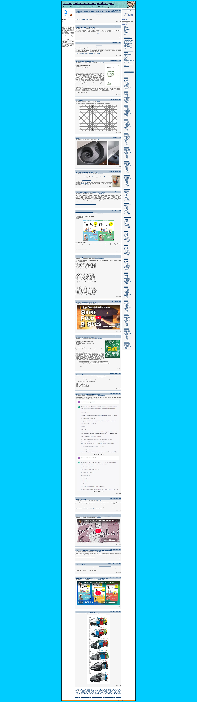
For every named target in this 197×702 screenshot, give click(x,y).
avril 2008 (126, 312)
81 (84, 691)
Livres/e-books (101, 62)
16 (91, 689)
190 (92, 696)
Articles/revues (99, 14)
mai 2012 (126, 260)
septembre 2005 (127, 346)
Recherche (132, 700)
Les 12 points (79, 100)
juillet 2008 (126, 309)
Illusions (98, 101)
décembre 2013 (127, 239)
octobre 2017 (126, 190)
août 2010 (126, 282)
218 (98, 697)
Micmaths (99, 517)
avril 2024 (126, 106)
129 (117, 692)
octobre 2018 (126, 177)
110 (83, 692)
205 (120, 696)
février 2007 (126, 328)
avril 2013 (126, 248)
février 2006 (126, 340)
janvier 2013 (126, 251)
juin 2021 (126, 142)
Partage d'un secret (80, 499)
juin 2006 (126, 336)
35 (115, 689)
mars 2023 (126, 120)
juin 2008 (126, 310)
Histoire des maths (128, 45)
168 (98, 694)
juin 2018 (126, 181)
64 (108, 690)
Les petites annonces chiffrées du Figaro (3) (87, 172)
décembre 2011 (127, 265)
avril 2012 (126, 261)
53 (93, 690)
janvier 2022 (126, 135)
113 (88, 692)
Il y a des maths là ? (128, 47)
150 (111, 693)
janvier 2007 (126, 329)
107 (77, 692)
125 (110, 692)
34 (114, 689)
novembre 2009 (127, 292)
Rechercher (124, 19)
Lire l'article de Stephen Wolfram (82, 19)
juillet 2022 (126, 128)
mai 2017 (126, 195)
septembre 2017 (127, 191)
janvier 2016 (126, 212)
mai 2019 (126, 169)
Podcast (125, 59)
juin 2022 (126, 129)
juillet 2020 (126, 154)
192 (96, 696)
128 (115, 692)
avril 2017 (126, 196)
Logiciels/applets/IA (101, 395)
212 (87, 697)
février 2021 (126, 147)
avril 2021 (126, 144)
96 (104, 691)
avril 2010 (126, 287)
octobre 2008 (126, 306)
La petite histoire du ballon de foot (84, 61)
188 (89, 696)
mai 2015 (126, 221)
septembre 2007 (127, 320)
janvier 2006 (126, 342)
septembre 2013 (127, 242)
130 (119, 692)
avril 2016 (126, 209)
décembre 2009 (127, 291)
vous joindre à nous (86, 180)
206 (76, 697)
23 (100, 689)
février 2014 (126, 237)
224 (109, 697)
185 (83, 696)
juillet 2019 (126, 167)
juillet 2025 (126, 89)
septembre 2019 (127, 165)
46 (84, 690)
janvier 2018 (126, 186)
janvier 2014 (126, 238)
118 (97, 692)
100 (110, 691)
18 (93, 689)
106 (76, 692)
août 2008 (126, 308)
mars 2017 (126, 197)
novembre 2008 (127, 305)
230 (120, 697)
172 (105, 694)
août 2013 (126, 244)
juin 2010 (126, 284)
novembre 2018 (127, 176)
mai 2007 (126, 324)
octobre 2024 (126, 99)
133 (79, 693)
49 (88, 690)
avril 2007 (126, 325)
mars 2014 (126, 236)
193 (98, 696)
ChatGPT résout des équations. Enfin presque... (88, 394)
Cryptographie (101, 173)
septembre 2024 (127, 100)
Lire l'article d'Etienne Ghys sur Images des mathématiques (87, 53)
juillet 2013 (126, 245)
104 (117, 691)
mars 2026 (126, 81)
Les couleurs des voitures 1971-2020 (85, 612)
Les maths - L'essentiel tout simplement (85, 337)
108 (79, 692)
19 (94, 689)
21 (97, 689)
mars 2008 (126, 314)
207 (77, 697)
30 (109, 689)
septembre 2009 (127, 294)
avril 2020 (126, 157)
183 (79, 696)
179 (118, 694)
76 (78, 691)
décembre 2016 (127, 200)
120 (101, 692)
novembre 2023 (127, 111)
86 (91, 691)
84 (88, 691)
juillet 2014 (126, 232)
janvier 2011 (126, 277)
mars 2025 (126, 94)
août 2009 (126, 295)
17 (92, 689)
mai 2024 (126, 105)
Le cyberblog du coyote (129, 72)
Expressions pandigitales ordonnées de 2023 (87, 257)
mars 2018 (126, 184)
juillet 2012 (126, 258)
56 (97, 690)
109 (81, 692)
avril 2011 (126, 274)
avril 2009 (126, 300)
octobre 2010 (126, 280)
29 (108, 689)
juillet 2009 (126, 296)
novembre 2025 (127, 85)
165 (92, 694)
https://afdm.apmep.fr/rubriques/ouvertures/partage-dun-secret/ (88, 508)
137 (87, 693)
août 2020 (126, 153)
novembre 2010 (127, 279)
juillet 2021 (126, 141)
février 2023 (126, 121)
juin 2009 (126, 297)
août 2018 (126, 179)
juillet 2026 (126, 77)
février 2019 (126, 172)
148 (107, 693)
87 (92, 691)
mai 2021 (126, 143)
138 (89, 693)
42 (79, 690)
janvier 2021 (126, 148)
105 (119, 691)
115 (92, 692)
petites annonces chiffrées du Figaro (99, 176)
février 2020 (126, 160)
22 (98, 689)
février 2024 (126, 108)
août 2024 (126, 101)
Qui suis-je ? (126, 69)
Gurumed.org (82, 35)
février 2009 (126, 302)
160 (83, 694)
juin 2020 (126, 155)
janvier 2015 (126, 225)
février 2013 (126, 250)
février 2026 (126, 82)
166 (94, 694)
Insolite (97, 139)
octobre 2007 (126, 319)
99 (108, 691)
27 (105, 689)
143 (98, 693)
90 (96, 691)
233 (79, 698)
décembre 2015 (127, 213)
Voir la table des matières (127, 22)
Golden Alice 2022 (85, 183)
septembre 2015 (127, 217)
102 (113, 691)
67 (112, 690)
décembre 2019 (127, 162)
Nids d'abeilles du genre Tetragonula (85, 27)
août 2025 (126, 88)
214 (90, 697)
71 (117, 690)
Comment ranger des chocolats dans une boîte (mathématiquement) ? (93, 516)
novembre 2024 (127, 98)
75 (76, 691)
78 (80, 691)
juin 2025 (126, 91)
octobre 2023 (126, 112)
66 (110, 690)
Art (124, 28)
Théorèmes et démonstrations (105, 566)
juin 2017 (126, 194)
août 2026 (126, 75)
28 (106, 689)
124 (108, 692)
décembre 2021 (127, 136)
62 (105, 690)
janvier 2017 (126, 199)
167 (96, 694)
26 (104, 689)
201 (113, 696)
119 (99, 692)
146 (103, 693)
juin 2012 (126, 259)
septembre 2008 (127, 307)
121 (103, 692)
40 (76, 690)
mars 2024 (126, 107)
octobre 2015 (126, 216)
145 (102, 693)
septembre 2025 (127, 87)
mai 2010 (126, 286)
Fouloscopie (126, 44)
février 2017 (126, 198)
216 (94, 697)
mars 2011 (126, 275)
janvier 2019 (126, 174)
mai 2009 (126, 298)
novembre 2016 (127, 202)
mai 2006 (126, 337)
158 (79, 694)
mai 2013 (126, 247)
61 (104, 690)
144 (100, 693)
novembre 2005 (127, 344)
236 (85, 698)
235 (83, 698)
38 (119, 689)
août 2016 (126, 205)
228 (116, 697)
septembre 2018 (127, 178)
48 (87, 690)
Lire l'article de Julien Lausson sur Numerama (85, 556)
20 (96, 689)
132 (77, 693)
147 (105, 693)
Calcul (125, 31)
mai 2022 (126, 130)
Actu (125, 26)
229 (118, 697)
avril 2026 (126, 80)
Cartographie (126, 33)
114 (90, 692)
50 (89, 690)
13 (87, 689)
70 (116, 690)
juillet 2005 (126, 348)
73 (120, 690)
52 (92, 690)
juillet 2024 (126, 102)
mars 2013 (126, 249)
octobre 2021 (126, 138)
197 (105, 696)
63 (107, 690)
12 (85, 689)
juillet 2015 (126, 219)
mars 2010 (126, 288)
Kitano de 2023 (79, 374)
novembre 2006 (127, 331)
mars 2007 (126, 326)
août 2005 (126, 347)
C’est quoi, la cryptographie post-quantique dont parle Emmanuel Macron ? (95, 550)
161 (85, 694)
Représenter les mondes (81, 43)
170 (102, 694)
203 (116, 696)
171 (103, 694)
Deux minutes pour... (128, 38)
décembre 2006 (127, 330)
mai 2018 (126, 182)
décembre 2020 (127, 149)
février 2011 (126, 276)
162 (87, 694)
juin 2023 (126, 116)
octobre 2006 (126, 332)
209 (81, 697)
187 (87, 696)
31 (110, 689)
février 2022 (126, 134)
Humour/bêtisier (127, 46)
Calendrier (127, 700)
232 (77, 698)
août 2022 (126, 127)
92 (99, 691)
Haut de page (122, 700)
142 (96, 693)
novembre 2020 (127, 150)
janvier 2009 (126, 303)
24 (101, 689)
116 (93, 692)
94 (101, 691)
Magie (125, 55)
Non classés (126, 66)
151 (113, 693)
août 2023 (126, 114)
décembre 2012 (127, 252)
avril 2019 (126, 170)
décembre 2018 (127, 175)
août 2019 (126, 166)
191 (94, 696)
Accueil (116, 700)
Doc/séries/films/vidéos (128, 40)
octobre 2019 (126, 164)
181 (76, 696)
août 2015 (126, 218)
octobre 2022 (126, 125)
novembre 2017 (127, 189)
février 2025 (126, 95)
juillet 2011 (126, 270)
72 (118, 690)
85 (89, 691)
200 (111, 696)
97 (105, 691)
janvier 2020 (126, 161)
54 (95, 690)
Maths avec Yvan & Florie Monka (84, 212)
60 (103, 690)
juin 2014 (126, 233)
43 (80, 690)
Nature (97, 28)
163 (89, 694)
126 (112, 692)
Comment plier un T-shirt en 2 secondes (85, 302)
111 (85, 692)
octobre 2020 (126, 151)
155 (120, 693)
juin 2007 (126, 323)
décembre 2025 (127, 84)
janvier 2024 (126, 109)
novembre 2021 (127, 137)
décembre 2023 (127, 110)
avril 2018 (126, 183)
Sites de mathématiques (129, 60)
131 (76, 693)
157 (77, 694)
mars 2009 (126, 301)
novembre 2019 (127, 163)
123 (106, 692)
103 (115, 691)
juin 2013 (126, 246)
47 (86, 690)
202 (114, 696)
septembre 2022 (127, 126)
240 (92, 698)
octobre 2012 (126, 254)
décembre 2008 (127, 304)
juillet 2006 (126, 335)
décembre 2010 (127, 278)
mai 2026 (126, 79)
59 (101, 690)
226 (113, 697)
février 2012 (126, 263)
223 (107, 697)
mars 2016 (126, 210)
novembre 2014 (127, 227)
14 (88, 689)
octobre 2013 (126, 241)
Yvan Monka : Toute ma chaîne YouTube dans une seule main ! (91, 578)
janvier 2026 (126, 83)
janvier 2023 (126, 122)
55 (96, 690)
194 (100, 696)
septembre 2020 (127, 152)
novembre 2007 (127, 318)
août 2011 (126, 269)
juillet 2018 (126, 180)
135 (83, 693)
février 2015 (126, 224)
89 (95, 691)
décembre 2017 (127, 188)
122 (104, 692)
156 (76, 694)
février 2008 (126, 315)
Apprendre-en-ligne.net (129, 71)
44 (82, 690)
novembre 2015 (127, 214)
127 (114, 692)
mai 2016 (126, 208)
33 (113, 689)
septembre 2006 (127, 333)
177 (114, 694)
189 (90, 696)
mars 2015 (126, 223)
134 (81, 693)
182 (77, 696)
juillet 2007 (126, 322)
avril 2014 (126, 235)
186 (85, 696)
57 (99, 690)
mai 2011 (126, 273)
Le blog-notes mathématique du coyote (88, 3)
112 (86, 692)
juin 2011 (126, 272)
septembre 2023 (127, 113)
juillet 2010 (126, 283)
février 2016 (126, 211)
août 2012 (126, 256)
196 (103, 696)
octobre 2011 (126, 267)
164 (90, 694)
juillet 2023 (126, 115)
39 (75, 690)
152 (114, 693)
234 (81, 698)
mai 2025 (126, 92)
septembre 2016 (127, 204)
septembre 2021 (127, 139)
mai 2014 (126, 234)
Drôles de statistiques (101, 614)
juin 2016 (126, 207)
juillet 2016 (126, 206)
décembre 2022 (127, 123)
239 (90, 698)
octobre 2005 (126, 345)
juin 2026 (126, 78)
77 (79, 691)
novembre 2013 (127, 240)
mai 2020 (126, 156)
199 (109, 696)
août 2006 (126, 334)
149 (109, 693)
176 (113, 694)
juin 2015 (126, 220)
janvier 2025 (126, 96)
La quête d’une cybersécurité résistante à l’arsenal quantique (91, 192)
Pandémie (126, 58)
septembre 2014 (127, 230)
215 (92, 697)
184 (81, 696)
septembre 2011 (127, 268)
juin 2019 (126, 168)
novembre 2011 (127, 266)
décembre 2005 (127, 343)
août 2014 (126, 231)
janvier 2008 (126, 316)
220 (101, 697)
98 (107, 691)
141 (94, 693)
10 (83, 689)
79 (82, 691)
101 (112, 691)
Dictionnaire (126, 39)
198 (107, 696)
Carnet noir (126, 32)
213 (88, 697)
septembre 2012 (127, 255)
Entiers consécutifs (80, 564)
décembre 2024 (127, 97)
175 (111, 694)
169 (100, 694)
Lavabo (77, 138)
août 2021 (126, 140)
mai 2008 (126, 311)
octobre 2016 (126, 203)
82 (86, 691)
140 (92, 693)
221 (103, 697)
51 (91, 690)
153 (116, 693)
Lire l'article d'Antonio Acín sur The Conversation (85, 204)
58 (100, 690)
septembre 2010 (127, 281)
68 (113, 690)
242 (96, 698)
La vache (126, 52)
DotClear (64, 700)
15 (89, 689)
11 (84, 689)
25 (102, 689)
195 (102, 696)
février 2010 (126, 289)
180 (120, 694)
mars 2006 (126, 339)
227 (114, 697)
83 (87, 691)
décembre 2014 (127, 226)
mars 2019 (126, 171)
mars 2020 (126, 158)
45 (83, 690)
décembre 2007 (127, 317)
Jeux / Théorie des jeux (128, 51)
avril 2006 (126, 338)
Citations (125, 34)
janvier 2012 (126, 264)
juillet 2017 (126, 193)
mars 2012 (126, 262)
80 (83, 691)
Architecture (126, 27)
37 (118, 689)
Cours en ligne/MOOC (128, 35)
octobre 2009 (126, 293)
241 (94, 698)
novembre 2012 (127, 253)
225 (111, 697)
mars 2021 (126, 146)
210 (83, 697)
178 (116, 694)
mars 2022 (126, 133)
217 (96, 697)
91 (97, 691)
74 (75, 691)
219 (100, 697)
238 (89, 698)
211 (85, 697)
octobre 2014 (126, 228)
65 (109, 690)
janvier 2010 (126, 290)
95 (103, 691)
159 (81, 694)
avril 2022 (126, 132)
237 (87, 698)
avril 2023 (126, 119)
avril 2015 (126, 222)
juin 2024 (126, 103)
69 (114, 690)
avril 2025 (126, 93)
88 (93, 691)
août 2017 (126, 192)
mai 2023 (126, 118)
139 (90, 693)
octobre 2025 (126, 86)
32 (112, 689)
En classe (126, 42)
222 (105, 697)
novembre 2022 (127, 124)
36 (117, 689)
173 (107, 694)
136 (85, 693)
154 (118, 693)
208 (79, 697)
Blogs (125, 30)
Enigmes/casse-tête (99, 258)
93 (100, 691)
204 (118, 696)
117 (95, 692)
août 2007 (126, 321)
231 (76, 698)
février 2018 (126, 185)
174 (109, 694)
